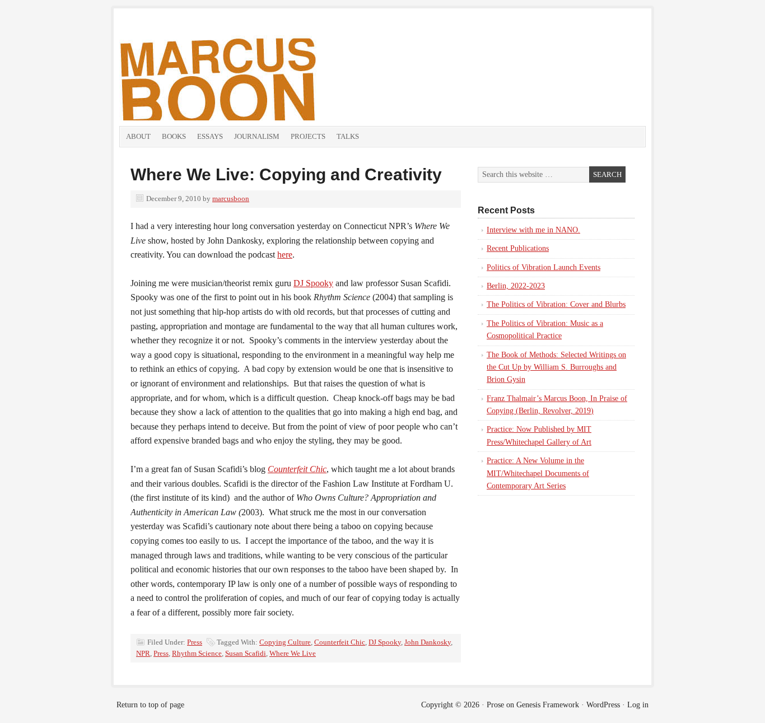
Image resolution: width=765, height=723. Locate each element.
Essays (210, 136)
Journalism (256, 136)
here (284, 254)
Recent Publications (518, 248)
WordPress (603, 705)
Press (194, 642)
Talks (348, 136)
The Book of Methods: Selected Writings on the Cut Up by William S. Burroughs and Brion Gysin (556, 367)
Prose (495, 705)
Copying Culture (285, 642)
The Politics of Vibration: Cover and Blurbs (556, 304)
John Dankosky (427, 642)
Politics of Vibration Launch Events (543, 267)
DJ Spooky (313, 283)
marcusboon (230, 198)
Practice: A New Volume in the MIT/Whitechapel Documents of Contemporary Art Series (538, 473)
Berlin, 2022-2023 (516, 286)
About (138, 136)
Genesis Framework (547, 705)
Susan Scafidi (245, 653)
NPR (143, 653)
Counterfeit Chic (339, 642)
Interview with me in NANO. (533, 230)
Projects (308, 136)
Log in (638, 705)
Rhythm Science (197, 653)
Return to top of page (150, 705)
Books (174, 136)
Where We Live (292, 653)
